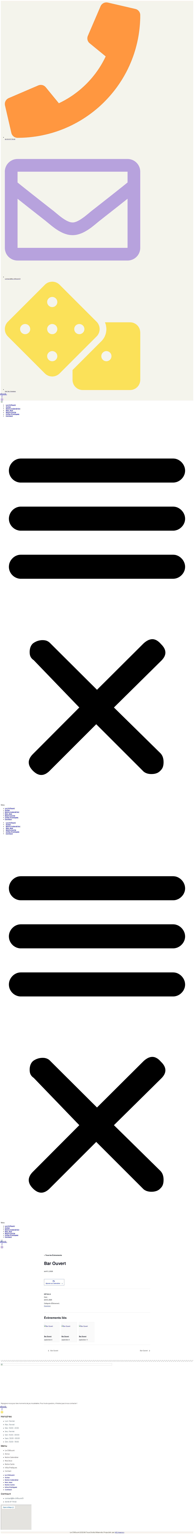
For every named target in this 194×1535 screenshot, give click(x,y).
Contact (9, 416)
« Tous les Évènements (53, 1255)
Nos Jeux (9, 410)
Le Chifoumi (11, 405)
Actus (8, 407)
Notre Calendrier (13, 409)
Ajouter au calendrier (53, 1283)
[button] (97, 612)
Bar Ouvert (48, 1336)
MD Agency (119, 1532)
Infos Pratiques (12, 414)
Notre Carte (11, 412)
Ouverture (47, 1306)
